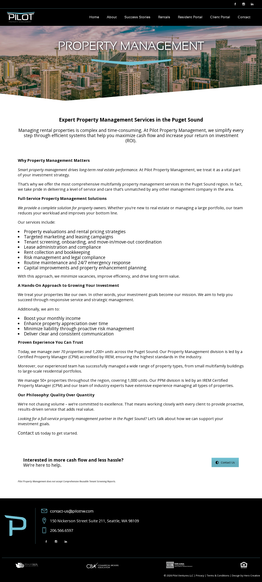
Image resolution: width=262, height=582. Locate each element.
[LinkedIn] (65, 541)
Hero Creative (252, 575)
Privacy (200, 575)
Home (94, 17)
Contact (244, 17)
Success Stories (137, 17)
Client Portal (220, 17)
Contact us (29, 433)
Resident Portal (190, 17)
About (112, 17)
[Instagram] (243, 4)
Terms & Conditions (218, 575)
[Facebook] (235, 4)
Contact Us (228, 462)
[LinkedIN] (252, 4)
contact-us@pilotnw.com (72, 511)
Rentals (164, 17)
